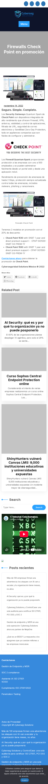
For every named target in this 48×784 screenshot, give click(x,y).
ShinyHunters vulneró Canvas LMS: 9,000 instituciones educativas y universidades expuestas (24, 466)
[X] (32, 3)
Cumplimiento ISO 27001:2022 (16, 688)
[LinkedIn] (26, 3)
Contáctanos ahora (12, 258)
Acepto (25, 780)
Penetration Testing (11, 694)
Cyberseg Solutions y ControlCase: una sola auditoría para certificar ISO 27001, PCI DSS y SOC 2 (24, 611)
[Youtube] (43, 3)
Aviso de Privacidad (11, 722)
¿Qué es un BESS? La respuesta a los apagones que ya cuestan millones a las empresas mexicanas (23, 640)
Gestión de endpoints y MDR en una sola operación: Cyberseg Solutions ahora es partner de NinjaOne (22, 626)
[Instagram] (37, 3)
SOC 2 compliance (10, 672)
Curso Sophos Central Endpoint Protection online (24, 380)
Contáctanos (8, 660)
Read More (22, 305)
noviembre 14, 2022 (13, 105)
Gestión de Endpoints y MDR (15, 666)
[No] (45, 774)
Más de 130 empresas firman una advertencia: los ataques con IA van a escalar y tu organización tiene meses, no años (24, 734)
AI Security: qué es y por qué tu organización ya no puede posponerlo (24, 326)
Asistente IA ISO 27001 (13, 678)
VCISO (5, 681)
